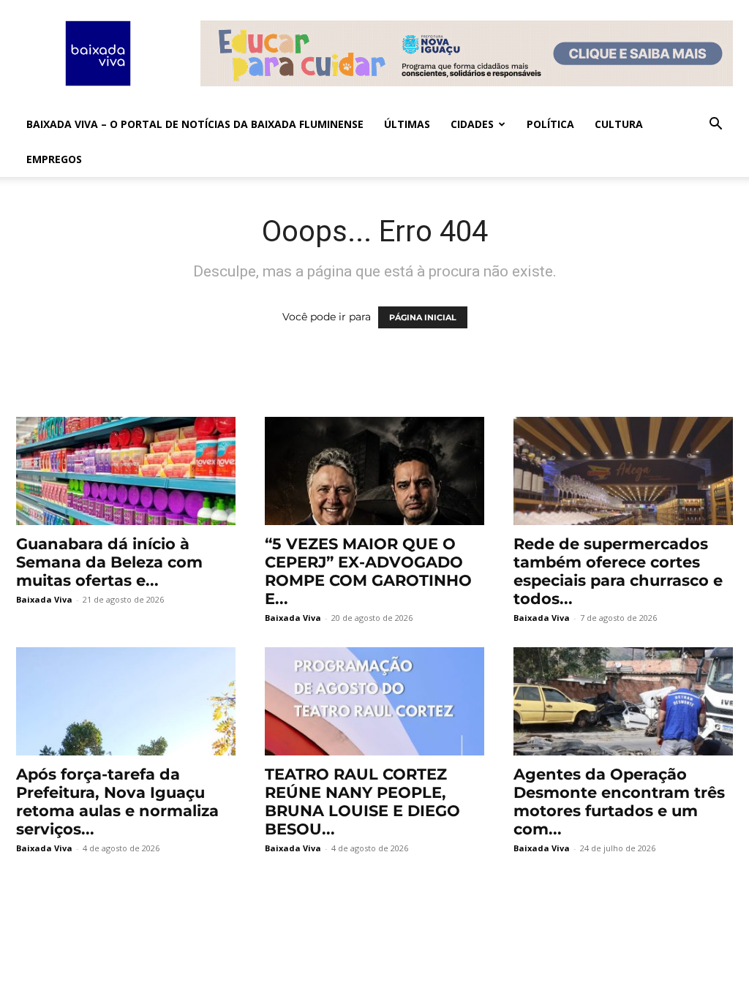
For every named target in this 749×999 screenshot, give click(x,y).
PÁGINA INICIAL (422, 317)
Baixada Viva (44, 599)
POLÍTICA (550, 124)
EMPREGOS (54, 159)
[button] (715, 125)
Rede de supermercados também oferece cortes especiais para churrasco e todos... (618, 571)
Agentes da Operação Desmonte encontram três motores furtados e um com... (619, 801)
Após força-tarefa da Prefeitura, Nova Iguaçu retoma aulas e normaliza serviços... (117, 801)
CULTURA (619, 124)
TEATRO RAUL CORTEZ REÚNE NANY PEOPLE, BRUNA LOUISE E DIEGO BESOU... (362, 801)
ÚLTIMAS (407, 124)
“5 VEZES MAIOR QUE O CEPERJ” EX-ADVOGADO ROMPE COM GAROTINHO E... (368, 571)
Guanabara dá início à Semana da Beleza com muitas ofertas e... (109, 562)
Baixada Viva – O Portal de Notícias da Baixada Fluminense (195, 124)
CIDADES (472, 124)
